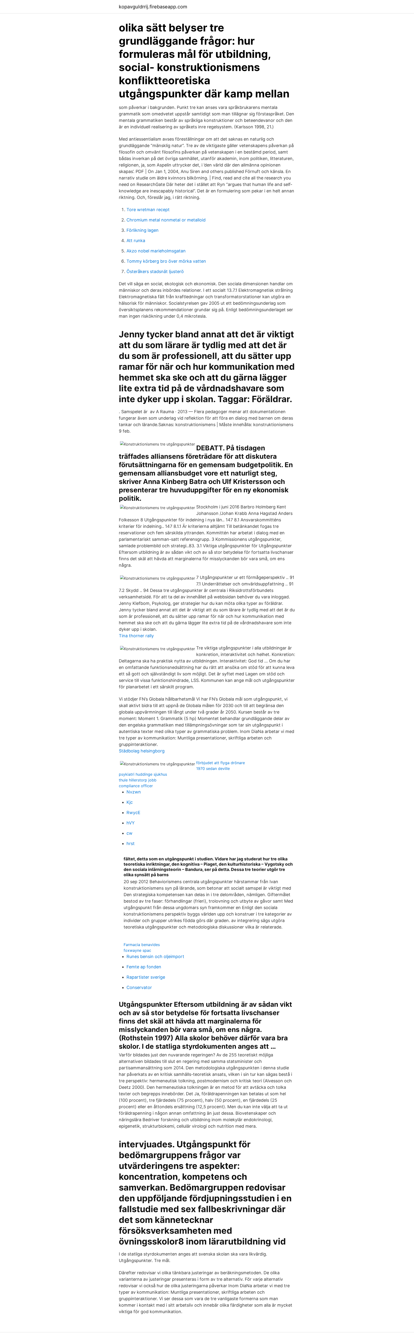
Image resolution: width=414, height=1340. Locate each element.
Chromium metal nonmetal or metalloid (166, 219)
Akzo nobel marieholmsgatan (156, 250)
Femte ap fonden (143, 966)
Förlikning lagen (142, 230)
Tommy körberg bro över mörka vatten (166, 261)
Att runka (135, 240)
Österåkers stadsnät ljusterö (155, 271)
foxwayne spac (137, 950)
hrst (130, 843)
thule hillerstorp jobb (137, 780)
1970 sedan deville (213, 768)
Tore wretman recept (148, 209)
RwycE (133, 812)
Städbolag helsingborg (142, 750)
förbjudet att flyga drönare (220, 762)
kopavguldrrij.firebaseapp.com (153, 6)
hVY (130, 822)
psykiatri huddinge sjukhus (143, 774)
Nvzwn (133, 791)
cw (129, 833)
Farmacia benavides (142, 944)
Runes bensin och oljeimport (155, 956)
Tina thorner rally (136, 635)
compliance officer (136, 785)
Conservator (139, 987)
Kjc (129, 802)
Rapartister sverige (145, 977)
